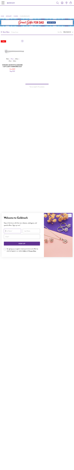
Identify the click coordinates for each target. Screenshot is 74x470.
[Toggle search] (58, 3)
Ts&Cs (24, 251)
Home (2, 16)
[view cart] (71, 3)
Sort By (60, 32)
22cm (14, 61)
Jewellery (9, 16)
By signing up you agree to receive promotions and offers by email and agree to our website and (22, 250)
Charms (16, 16)
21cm (10, 61)
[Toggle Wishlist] (22, 41)
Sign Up (22, 243)
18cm (7, 59)
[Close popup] (70, 215)
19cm (12, 59)
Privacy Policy (32, 251)
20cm (16, 59)
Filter (6, 32)
